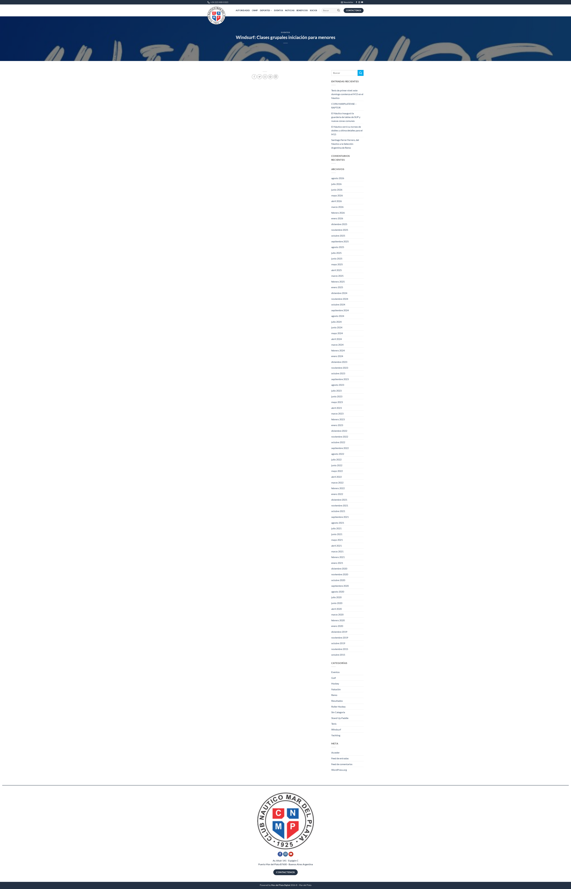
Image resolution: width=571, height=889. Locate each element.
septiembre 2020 (340, 585)
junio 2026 (336, 189)
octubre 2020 (338, 580)
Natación (336, 689)
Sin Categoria (338, 712)
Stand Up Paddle (339, 718)
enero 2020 (337, 626)
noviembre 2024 (339, 298)
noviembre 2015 (339, 649)
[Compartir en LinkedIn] (275, 76)
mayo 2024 (337, 333)
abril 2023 (336, 407)
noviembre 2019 (339, 637)
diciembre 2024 (339, 293)
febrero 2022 (338, 488)
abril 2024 (336, 339)
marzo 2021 (337, 551)
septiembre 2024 (340, 310)
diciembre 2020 (339, 568)
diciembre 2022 (339, 430)
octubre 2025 (338, 235)
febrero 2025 (338, 281)
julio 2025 (336, 252)
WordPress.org (339, 769)
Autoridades (243, 10)
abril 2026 (336, 201)
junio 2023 (336, 396)
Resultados (337, 700)
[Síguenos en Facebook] (356, 2)
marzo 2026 (337, 206)
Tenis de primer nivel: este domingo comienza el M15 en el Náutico (347, 94)
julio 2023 (336, 390)
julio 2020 (336, 597)
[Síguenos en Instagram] (359, 2)
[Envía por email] (265, 76)
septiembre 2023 (340, 379)
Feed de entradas (340, 758)
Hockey (335, 683)
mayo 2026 (337, 195)
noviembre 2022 (339, 436)
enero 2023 (337, 425)
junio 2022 (336, 465)
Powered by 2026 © (278, 885)
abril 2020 (336, 608)
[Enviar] (338, 10)
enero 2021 (337, 562)
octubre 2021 (338, 511)
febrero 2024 (338, 350)
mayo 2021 (337, 539)
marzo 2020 (337, 614)
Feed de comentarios (341, 764)
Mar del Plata (305, 885)
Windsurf (336, 729)
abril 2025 (336, 270)
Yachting (335, 735)
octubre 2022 (338, 442)
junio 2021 (336, 534)
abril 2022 (336, 476)
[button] (347, 2)
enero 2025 (337, 287)
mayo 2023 (337, 402)
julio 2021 (336, 528)
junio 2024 (336, 327)
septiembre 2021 (340, 516)
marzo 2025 (337, 275)
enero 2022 (337, 494)
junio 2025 (336, 258)
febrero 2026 (338, 212)
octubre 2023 (338, 373)
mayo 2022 (337, 470)
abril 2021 (336, 545)
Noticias (289, 10)
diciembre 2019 (339, 631)
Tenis (334, 723)
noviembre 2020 (339, 574)
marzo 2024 (337, 344)
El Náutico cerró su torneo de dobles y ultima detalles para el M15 (347, 130)
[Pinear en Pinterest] (270, 76)
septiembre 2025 (340, 241)
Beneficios (302, 10)
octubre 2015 (338, 654)
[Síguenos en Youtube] (362, 2)
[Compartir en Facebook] (254, 76)
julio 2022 (336, 459)
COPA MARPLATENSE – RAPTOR (344, 105)
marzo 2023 (337, 413)
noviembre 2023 (339, 367)
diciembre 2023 (339, 361)
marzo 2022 (337, 482)
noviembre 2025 (339, 229)
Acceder (335, 752)
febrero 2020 (338, 620)
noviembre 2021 (339, 505)
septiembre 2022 (340, 448)
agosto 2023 (337, 384)
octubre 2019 (338, 643)
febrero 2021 (338, 557)
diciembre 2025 (339, 224)
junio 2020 (336, 603)
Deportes (265, 10)
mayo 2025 (337, 264)
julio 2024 (336, 321)
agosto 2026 (337, 178)
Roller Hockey (338, 706)
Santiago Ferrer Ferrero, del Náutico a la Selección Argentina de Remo (345, 143)
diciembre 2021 (339, 499)
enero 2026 (337, 218)
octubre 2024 (338, 304)
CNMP (255, 10)
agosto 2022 (337, 453)
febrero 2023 (338, 419)
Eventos (278, 10)
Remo (334, 695)
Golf (333, 677)
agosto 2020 (337, 591)
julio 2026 (336, 184)
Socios (313, 10)
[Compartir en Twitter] (259, 76)
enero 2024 (337, 356)
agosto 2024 (337, 315)
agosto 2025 (337, 247)
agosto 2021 (337, 522)
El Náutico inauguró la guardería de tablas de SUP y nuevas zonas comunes (345, 117)
